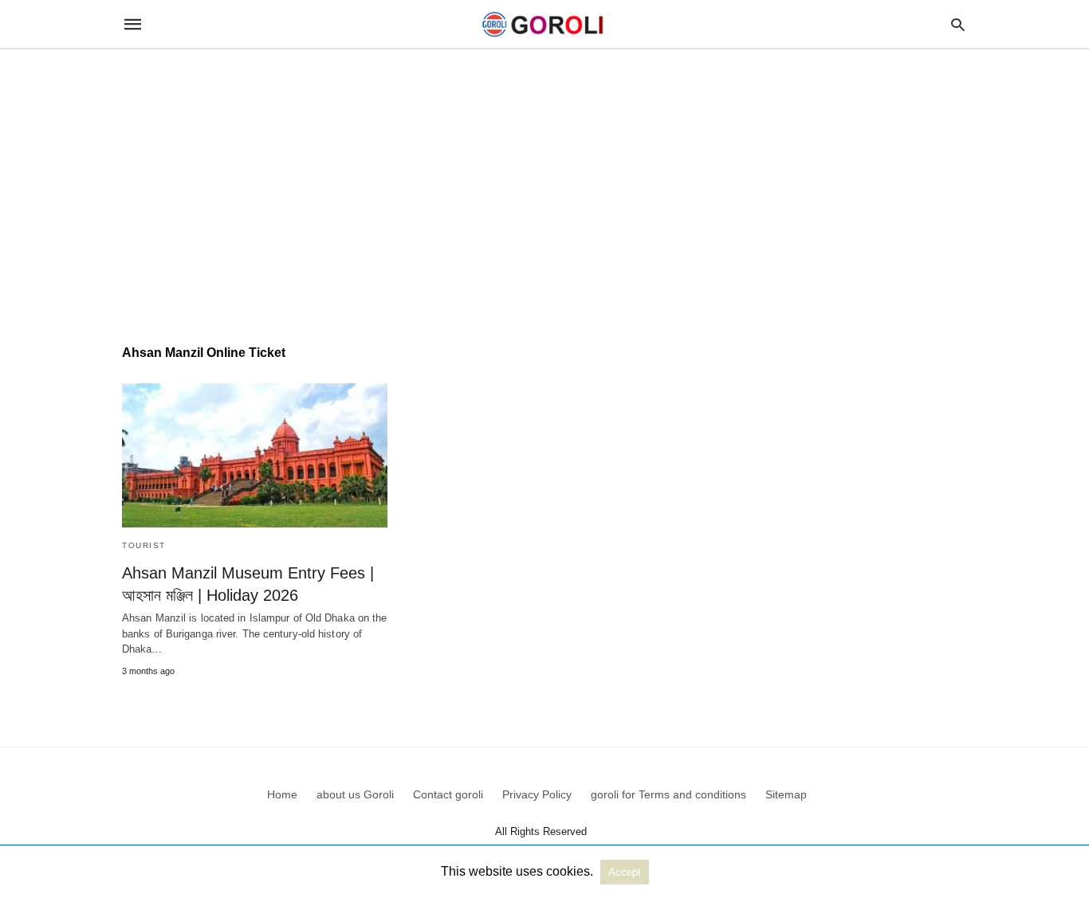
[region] (544, 184)
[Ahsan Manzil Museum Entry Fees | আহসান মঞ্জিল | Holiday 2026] (254, 455)
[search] (958, 24)
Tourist (144, 545)
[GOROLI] (543, 24)
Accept (624, 872)
